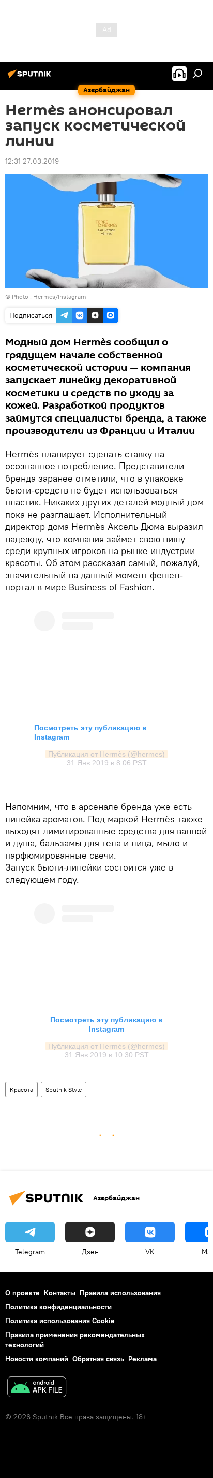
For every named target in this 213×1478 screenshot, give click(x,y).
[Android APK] (37, 1388)
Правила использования (120, 1292)
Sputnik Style (63, 1089)
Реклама (142, 1359)
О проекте (22, 1292)
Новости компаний (36, 1359)
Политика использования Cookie (60, 1320)
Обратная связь (98, 1359)
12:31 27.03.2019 (32, 161)
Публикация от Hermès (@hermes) (106, 754)
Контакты (59, 1292)
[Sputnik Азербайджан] (31, 77)
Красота (21, 1089)
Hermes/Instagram (59, 296)
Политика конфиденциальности (58, 1306)
